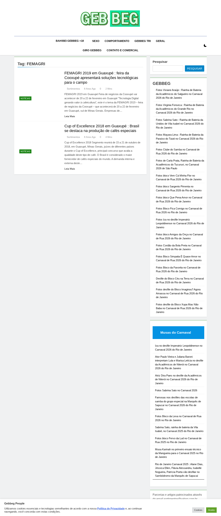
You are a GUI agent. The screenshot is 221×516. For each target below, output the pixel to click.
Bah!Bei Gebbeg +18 (70, 40)
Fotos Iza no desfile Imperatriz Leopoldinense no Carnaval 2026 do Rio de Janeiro (180, 223)
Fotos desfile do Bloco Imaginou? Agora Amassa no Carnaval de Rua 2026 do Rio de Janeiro (179, 293)
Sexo (95, 41)
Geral (160, 41)
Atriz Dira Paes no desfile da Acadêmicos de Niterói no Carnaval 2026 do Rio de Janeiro (178, 379)
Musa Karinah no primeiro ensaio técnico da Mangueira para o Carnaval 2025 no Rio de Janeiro (179, 453)
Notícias (25, 98)
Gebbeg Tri (142, 41)
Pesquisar (160, 61)
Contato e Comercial (122, 50)
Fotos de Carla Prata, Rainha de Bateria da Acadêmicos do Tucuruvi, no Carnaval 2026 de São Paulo (180, 164)
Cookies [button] (198, 510)
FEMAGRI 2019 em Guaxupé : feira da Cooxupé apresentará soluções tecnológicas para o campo (101, 78)
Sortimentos (73, 88)
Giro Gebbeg (92, 50)
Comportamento (117, 41)
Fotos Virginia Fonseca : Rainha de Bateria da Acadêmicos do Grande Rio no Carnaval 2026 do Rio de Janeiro (180, 109)
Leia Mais (69, 116)
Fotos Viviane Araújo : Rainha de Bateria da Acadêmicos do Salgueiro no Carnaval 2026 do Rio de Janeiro (179, 94)
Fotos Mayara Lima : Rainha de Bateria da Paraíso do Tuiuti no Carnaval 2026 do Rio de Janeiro (179, 138)
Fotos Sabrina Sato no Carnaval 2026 (176, 390)
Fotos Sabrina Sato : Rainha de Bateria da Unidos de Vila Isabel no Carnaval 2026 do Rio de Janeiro (180, 123)
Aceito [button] (211, 510)
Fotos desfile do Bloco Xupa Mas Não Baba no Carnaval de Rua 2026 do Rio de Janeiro (179, 308)
